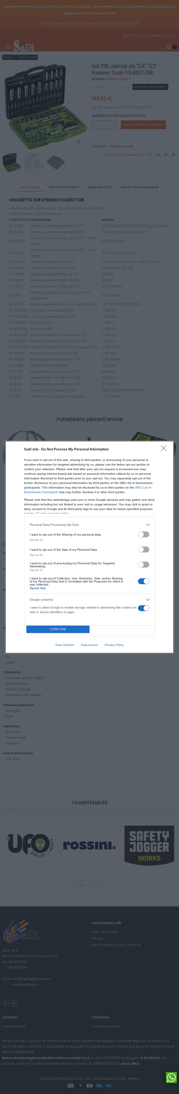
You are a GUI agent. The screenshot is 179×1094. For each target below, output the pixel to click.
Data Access (89, 645)
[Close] (165, 449)
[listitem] (89, 524)
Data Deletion (64, 645)
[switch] (143, 534)
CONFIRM (58, 629)
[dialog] (89, 547)
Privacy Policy (114, 645)
